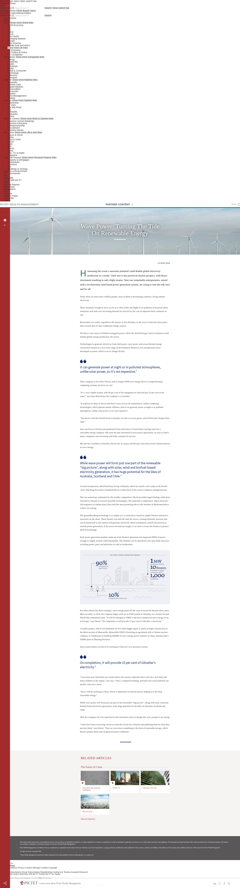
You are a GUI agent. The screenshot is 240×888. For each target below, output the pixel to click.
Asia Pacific (13, 36)
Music (10, 150)
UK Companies (15, 54)
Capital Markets (15, 87)
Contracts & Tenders (62, 872)
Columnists (13, 103)
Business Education (17, 123)
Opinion (8, 100)
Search (48, 8)
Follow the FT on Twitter (49, 874)
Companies (9, 57)
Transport (12, 77)
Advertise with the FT (29, 874)
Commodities (14, 89)
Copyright (52, 868)
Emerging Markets (17, 38)
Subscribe (9, 198)
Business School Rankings (21, 121)
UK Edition (5, 13)
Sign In (7, 200)
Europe (11, 41)
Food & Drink (14, 139)
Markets (8, 80)
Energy (11, 59)
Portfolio (8, 193)
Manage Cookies (40, 868)
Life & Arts (9, 132)
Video (7, 182)
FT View (12, 105)
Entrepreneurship (16, 125)
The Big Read (14, 107)
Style (10, 144)
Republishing (46, 872)
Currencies (13, 91)
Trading (11, 98)
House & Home (15, 135)
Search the (7, 8)
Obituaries (13, 114)
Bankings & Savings (18, 169)
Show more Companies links (30, 57)
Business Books (16, 130)
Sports (11, 148)
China (10, 32)
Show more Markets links (25, 80)
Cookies (28, 868)
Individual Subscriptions (10, 872)
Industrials (13, 66)
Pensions (12, 164)
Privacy (21, 868)
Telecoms (12, 75)
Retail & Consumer (17, 70)
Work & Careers (12, 118)
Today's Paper (11, 196)
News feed (9, 187)
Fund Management (17, 96)
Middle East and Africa (19, 45)
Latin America (14, 43)
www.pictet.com (88, 855)
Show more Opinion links (24, 100)
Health (11, 64)
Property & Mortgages (18, 160)
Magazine (12, 155)
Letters (11, 116)
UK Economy (14, 50)
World (7, 22)
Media (11, 68)
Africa (10, 34)
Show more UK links (18, 48)
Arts (10, 146)
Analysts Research (79, 872)
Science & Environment (15, 171)
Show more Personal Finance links (39, 157)
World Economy (15, 25)
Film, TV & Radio (16, 153)
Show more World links (21, 22)
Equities (12, 93)
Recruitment (14, 128)
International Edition (21, 13)
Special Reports (12, 184)
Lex (9, 109)
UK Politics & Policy (17, 52)
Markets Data (14, 84)
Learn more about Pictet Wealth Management (60, 883)
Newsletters (10, 189)
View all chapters (88, 819)
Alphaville (12, 82)
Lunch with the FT (13, 180)
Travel (11, 141)
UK (9, 27)
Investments (14, 162)
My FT (7, 191)
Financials (13, 61)
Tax (9, 166)
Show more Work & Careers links (37, 118)
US (9, 29)
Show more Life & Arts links (28, 132)
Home (7, 20)
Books (11, 137)
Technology (13, 73)
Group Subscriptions (31, 872)
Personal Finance (12, 157)
